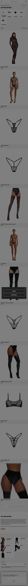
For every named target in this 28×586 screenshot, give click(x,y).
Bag (26, 1)
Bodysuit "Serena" (4, 66)
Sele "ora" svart (4, 106)
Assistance (3, 575)
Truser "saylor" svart (5, 184)
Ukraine (14, 291)
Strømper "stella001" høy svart (7, 302)
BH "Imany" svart (4, 420)
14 (18, 506)
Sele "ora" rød (3, 263)
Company (3, 573)
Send (25, 564)
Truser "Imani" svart (5, 145)
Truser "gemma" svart (5, 460)
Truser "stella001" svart (6, 499)
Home (2, 5)
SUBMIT (14, 581)
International (14, 294)
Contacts (3, 577)
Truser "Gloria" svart (5, 342)
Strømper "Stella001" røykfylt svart (8, 224)
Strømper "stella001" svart (6, 381)
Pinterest (2, 582)
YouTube (2, 583)
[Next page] (21, 506)
